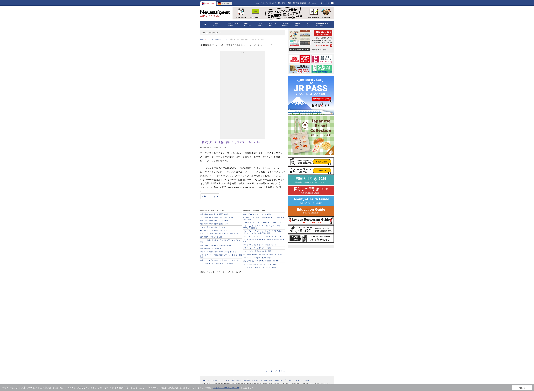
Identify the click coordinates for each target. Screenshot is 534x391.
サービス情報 (224, 380)
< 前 (204, 196)
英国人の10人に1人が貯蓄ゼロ (211, 248)
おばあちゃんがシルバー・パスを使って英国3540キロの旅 (263, 240)
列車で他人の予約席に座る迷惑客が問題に (216, 245)
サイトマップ (257, 380)
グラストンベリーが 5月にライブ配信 (257, 248)
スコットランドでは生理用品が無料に (257, 258)
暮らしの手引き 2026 (311, 190)
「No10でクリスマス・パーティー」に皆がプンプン (263, 222)
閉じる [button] (522, 388)
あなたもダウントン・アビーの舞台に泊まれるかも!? (263, 236)
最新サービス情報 (308, 50)
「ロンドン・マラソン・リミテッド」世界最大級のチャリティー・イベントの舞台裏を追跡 (264, 232)
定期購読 (303, 3)
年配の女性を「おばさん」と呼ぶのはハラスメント (219, 260)
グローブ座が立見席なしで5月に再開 (257, 251)
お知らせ (205, 380)
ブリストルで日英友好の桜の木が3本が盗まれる (218, 252)
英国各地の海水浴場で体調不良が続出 (214, 214)
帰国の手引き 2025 (310, 180)
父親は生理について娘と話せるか (212, 227)
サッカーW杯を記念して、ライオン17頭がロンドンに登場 (220, 241)
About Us (278, 380)
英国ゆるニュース (221, 39)
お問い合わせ (236, 380)
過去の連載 (268, 380)
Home (202, 39)
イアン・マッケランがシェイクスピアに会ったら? (219, 233)
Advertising (312, 3)
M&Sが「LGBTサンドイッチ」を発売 (257, 214)
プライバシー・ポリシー (226, 387)
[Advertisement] (243, 95)
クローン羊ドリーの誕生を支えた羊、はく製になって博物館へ (221, 256)
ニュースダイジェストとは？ (266, 3)
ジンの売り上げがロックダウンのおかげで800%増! (262, 254)
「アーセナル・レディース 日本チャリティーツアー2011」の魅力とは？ (262, 227)
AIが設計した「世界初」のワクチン (213, 230)
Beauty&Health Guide (310, 200)
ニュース (210, 39)
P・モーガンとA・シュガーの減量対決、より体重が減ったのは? (263, 218)
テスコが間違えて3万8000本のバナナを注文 (216, 263)
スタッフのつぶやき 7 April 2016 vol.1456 (259, 267)
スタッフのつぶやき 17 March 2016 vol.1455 (260, 261)
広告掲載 (296, 3)
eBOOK (214, 380)
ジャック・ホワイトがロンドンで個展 (214, 220)
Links (307, 380)
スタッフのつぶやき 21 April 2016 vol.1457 (260, 264)
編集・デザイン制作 (284, 3)
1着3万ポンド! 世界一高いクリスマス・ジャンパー (230, 142)
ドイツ (224, 3)
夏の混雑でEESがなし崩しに (211, 237)
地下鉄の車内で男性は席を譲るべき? (214, 224)
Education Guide (311, 211)
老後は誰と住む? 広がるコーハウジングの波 (216, 217)
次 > (216, 196)
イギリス (208, 3)
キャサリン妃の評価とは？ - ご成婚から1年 (259, 245)
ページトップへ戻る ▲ (275, 371)
